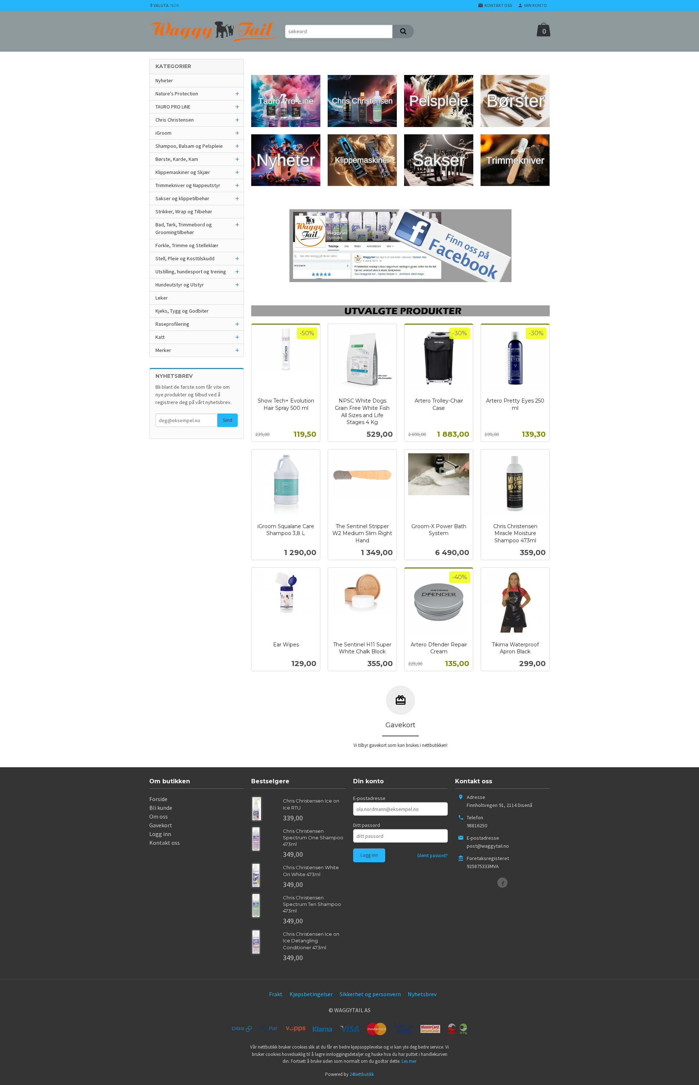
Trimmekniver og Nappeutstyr (187, 185)
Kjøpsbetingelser (311, 994)
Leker (161, 297)
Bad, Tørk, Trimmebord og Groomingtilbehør (183, 228)
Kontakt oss (164, 842)
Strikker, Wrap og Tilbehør (183, 211)
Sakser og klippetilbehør (182, 198)
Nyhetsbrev (422, 994)
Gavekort (160, 825)
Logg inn (160, 833)
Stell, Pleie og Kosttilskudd (184, 258)
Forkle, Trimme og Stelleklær (186, 245)
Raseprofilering (172, 324)
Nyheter (164, 80)
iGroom (163, 133)
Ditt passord (366, 825)
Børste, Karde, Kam (176, 159)
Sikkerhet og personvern (370, 994)
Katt (160, 337)
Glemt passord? (432, 855)
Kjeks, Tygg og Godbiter (182, 311)
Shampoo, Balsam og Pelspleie (189, 146)
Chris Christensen (174, 119)
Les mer (409, 1061)
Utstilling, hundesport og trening (190, 271)
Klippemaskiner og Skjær (182, 172)
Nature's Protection (176, 93)
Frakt (276, 994)
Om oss (158, 816)
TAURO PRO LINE (172, 106)
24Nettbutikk (362, 1074)
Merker (163, 350)
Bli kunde (160, 807)
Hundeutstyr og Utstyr (179, 284)
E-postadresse (369, 798)
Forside (158, 799)
